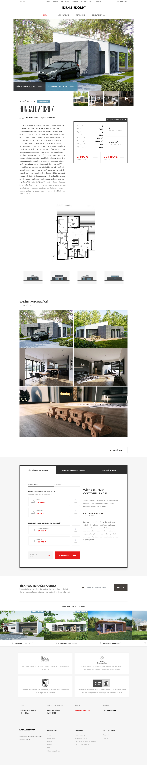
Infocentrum (65, 1)
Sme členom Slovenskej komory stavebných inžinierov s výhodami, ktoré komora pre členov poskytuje (45, 691)
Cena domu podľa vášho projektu (85, 741)
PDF (75, 502)
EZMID (29, 739)
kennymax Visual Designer (35, 736)
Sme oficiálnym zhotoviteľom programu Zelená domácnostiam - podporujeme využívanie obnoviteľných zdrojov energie (101, 667)
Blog (91, 1)
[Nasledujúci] (125, 27)
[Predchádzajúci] (119, 27)
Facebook (106, 735)
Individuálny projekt (81, 738)
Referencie (80, 15)
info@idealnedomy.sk (82, 710)
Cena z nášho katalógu (82, 744)
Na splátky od (115, 120)
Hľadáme (83, 1)
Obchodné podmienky (54, 751)
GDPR (49, 748)
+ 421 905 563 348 (93, 513)
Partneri (75, 1)
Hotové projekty (80, 735)
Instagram (106, 738)
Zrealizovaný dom (57, 86)
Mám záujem (26, 86)
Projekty (43, 15)
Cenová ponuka (98, 15)
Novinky (55, 1)
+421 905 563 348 (121, 1)
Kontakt (98, 1)
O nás (48, 1)
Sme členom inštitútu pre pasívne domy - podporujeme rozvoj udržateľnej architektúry (45, 667)
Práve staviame (63, 15)
